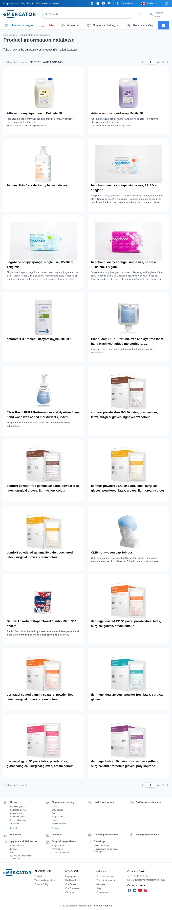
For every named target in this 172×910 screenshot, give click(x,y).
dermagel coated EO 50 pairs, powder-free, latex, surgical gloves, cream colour (126, 624)
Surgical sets (57, 817)
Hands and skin (16, 845)
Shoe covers (57, 810)
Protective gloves (17, 806)
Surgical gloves (16, 813)
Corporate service (105, 876)
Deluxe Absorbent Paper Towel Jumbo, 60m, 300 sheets (41, 624)
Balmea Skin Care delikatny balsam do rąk (37, 185)
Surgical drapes (59, 845)
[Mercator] (17, 872)
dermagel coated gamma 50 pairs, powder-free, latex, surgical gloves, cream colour (40, 697)
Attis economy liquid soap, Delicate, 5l (34, 113)
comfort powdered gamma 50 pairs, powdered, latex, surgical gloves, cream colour (40, 555)
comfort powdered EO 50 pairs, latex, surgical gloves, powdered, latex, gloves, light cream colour (127, 488)
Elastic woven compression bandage (106, 850)
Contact (38, 876)
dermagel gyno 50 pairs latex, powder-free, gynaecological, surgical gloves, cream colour (40, 764)
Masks (54, 806)
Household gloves (17, 817)
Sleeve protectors (60, 823)
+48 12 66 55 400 (139, 875)
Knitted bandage (101, 845)
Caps (54, 813)
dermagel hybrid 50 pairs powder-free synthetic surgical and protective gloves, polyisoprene (125, 764)
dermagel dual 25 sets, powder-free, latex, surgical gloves (127, 697)
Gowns (55, 820)
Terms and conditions (44, 880)
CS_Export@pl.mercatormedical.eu (148, 880)
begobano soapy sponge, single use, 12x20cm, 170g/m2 (40, 265)
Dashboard (70, 880)
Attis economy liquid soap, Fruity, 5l (117, 113)
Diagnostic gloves (17, 810)
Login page (70, 876)
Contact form (102, 892)
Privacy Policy (41, 884)
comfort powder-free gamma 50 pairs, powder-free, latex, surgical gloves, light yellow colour (43, 488)
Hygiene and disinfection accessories (20, 857)
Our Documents (73, 888)
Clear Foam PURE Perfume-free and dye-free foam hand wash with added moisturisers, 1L (127, 341)
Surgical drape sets (60, 852)
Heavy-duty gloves (17, 820)
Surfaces (13, 849)
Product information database (43, 3)
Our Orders (70, 884)
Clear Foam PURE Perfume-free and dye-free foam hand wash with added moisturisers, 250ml (43, 415)
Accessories (57, 849)
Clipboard (69, 892)
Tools (11, 852)
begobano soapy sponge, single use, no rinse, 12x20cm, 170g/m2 (124, 265)
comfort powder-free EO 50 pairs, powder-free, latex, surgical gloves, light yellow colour (124, 415)
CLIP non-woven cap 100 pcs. (112, 552)
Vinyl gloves (14, 823)
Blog (22, 3)
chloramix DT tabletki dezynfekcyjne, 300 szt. (39, 339)
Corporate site (10, 3)
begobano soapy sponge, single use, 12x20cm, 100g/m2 (124, 188)
